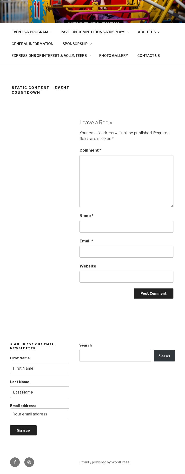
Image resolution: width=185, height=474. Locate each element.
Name (86, 216)
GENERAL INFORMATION (32, 44)
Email (86, 241)
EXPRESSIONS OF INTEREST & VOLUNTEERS (49, 55)
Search (85, 345)
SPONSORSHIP (75, 44)
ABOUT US (147, 32)
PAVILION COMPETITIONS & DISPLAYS (93, 32)
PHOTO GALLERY (113, 55)
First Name (20, 358)
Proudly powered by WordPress (104, 462)
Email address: (23, 406)
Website (87, 266)
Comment (90, 150)
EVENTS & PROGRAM (30, 32)
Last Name (19, 382)
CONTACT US (148, 55)
